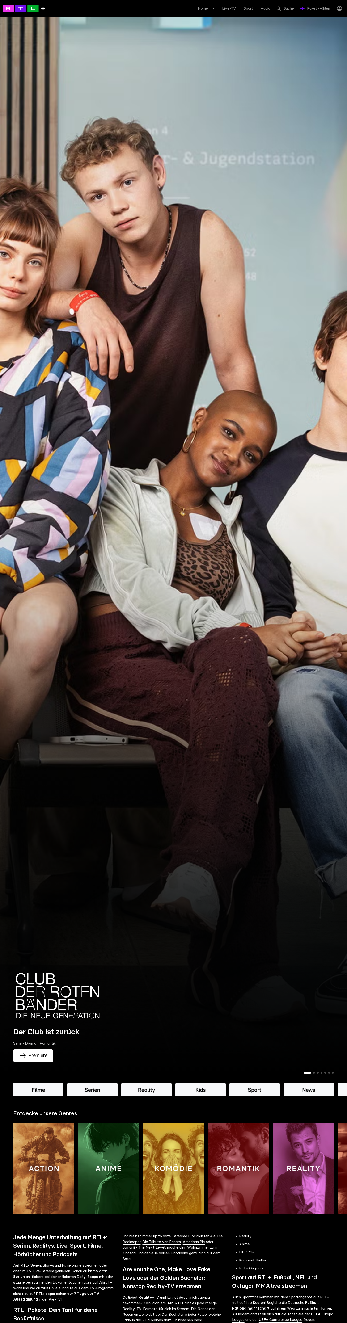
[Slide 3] (318, 1073)
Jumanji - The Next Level (144, 1247)
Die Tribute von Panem (161, 1242)
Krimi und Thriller (252, 1260)
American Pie (194, 1242)
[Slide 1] (307, 1073)
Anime (244, 1244)
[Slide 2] (314, 1073)
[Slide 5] (325, 1073)
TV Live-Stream (40, 1271)
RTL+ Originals (251, 1268)
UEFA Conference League (280, 1320)
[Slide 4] (321, 1073)
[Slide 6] (329, 1073)
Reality (245, 1236)
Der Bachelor (172, 1314)
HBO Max (247, 1252)
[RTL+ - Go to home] (24, 8)
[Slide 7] (333, 1073)
